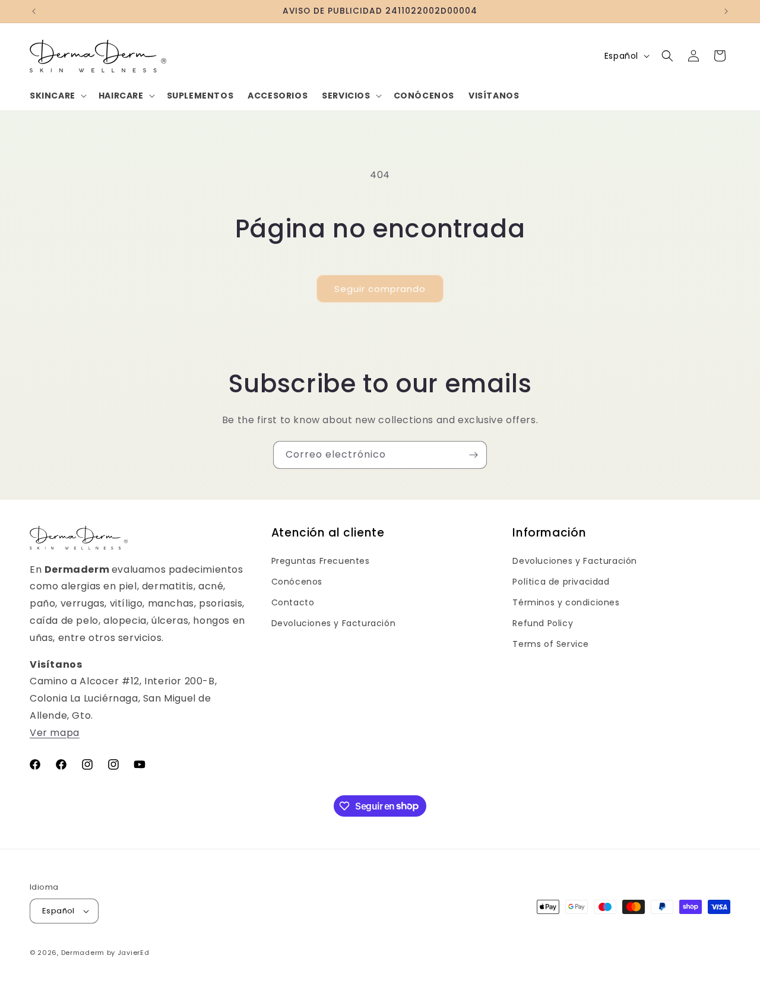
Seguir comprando (380, 289)
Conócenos (296, 582)
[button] (57, 95)
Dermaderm (82, 952)
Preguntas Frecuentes (320, 561)
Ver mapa (55, 733)
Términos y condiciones (565, 602)
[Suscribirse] (473, 455)
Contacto (293, 602)
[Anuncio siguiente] (726, 11)
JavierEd (134, 952)
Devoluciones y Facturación (333, 623)
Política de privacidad (560, 582)
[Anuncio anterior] (34, 11)
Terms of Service (550, 644)
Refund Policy (542, 623)
